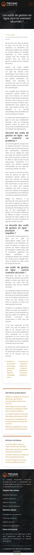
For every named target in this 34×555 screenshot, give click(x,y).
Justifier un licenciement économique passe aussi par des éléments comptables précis (11, 369)
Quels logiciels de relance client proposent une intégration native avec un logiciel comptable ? (16, 408)
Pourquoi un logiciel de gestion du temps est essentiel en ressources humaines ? (23, 368)
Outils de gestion (11, 34)
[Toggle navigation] (31, 4)
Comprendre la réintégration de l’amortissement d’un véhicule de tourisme (16, 421)
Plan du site (17, 554)
